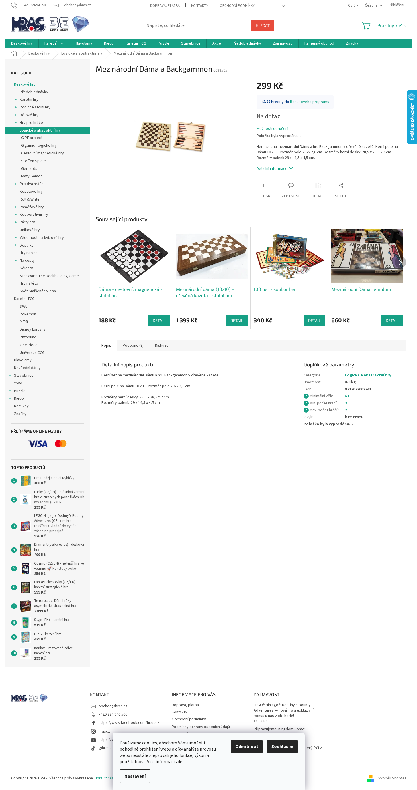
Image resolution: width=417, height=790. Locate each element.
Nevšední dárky (27, 368)
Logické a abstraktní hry (40, 130)
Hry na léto (29, 283)
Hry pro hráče (31, 123)
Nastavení (135, 776)
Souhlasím (282, 746)
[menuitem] (21, 43)
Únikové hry (30, 230)
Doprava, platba (165, 5)
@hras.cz (106, 748)
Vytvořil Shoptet (392, 778)
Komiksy (21, 406)
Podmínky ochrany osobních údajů (201, 727)
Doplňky (27, 245)
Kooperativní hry (34, 214)
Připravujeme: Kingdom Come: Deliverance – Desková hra (279, 732)
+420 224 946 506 (113, 714)
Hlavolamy (23, 360)
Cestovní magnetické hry (42, 153)
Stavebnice (24, 375)
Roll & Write (30, 199)
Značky (20, 414)
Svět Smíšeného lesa (38, 291)
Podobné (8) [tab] (133, 345)
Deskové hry (25, 84)
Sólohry (26, 268)
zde (178, 762)
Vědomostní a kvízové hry (42, 238)
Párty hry (27, 222)
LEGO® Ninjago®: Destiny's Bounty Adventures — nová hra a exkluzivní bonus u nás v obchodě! (284, 710)
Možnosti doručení (272, 129)
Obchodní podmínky (237, 5)
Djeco (19, 398)
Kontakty (199, 5)
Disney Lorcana (33, 329)
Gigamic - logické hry (39, 145)
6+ (347, 396)
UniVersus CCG (32, 353)
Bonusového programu (309, 102)
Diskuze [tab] (162, 345)
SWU (24, 306)
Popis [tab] (106, 345)
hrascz (104, 731)
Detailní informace (272, 169)
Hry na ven (29, 253)
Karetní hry (29, 99)
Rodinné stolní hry (35, 107)
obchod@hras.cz (113, 706)
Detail (159, 320)
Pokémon (28, 314)
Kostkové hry (31, 191)
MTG (24, 322)
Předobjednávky (34, 92)
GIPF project (31, 138)
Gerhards (29, 169)
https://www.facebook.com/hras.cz (129, 723)
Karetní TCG (24, 299)
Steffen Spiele (33, 161)
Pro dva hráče (32, 184)
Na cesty (27, 260)
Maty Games (31, 176)
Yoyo (18, 383)
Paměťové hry (32, 207)
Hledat (263, 25)
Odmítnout (246, 746)
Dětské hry (29, 115)
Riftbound (28, 337)
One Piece (29, 345)
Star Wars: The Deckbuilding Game (49, 276)
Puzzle (20, 391)
